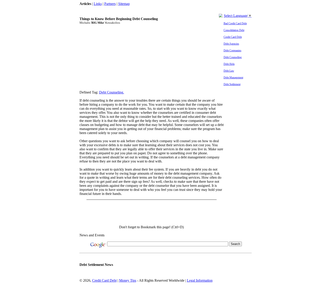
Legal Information (200, 280)
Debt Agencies (231, 43)
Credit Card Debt (233, 37)
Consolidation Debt (234, 30)
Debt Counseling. (111, 92)
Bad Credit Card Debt (235, 23)
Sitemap (124, 4)
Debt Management (233, 77)
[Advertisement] (161, 7)
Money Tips (127, 280)
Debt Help (229, 64)
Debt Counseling (233, 57)
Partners (110, 4)
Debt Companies (232, 50)
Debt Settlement (232, 84)
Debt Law (229, 70)
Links (98, 4)
